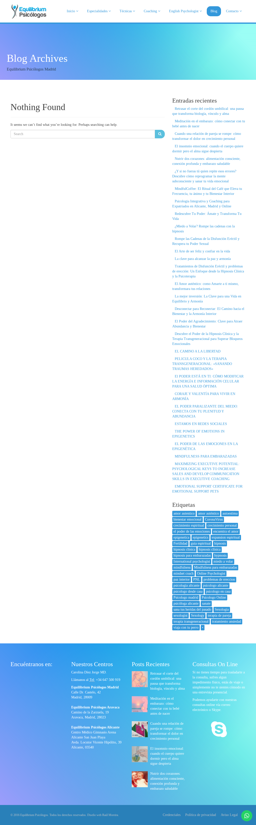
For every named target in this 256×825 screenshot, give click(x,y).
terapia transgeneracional (191, 621)
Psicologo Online (214, 597)
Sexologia (222, 609)
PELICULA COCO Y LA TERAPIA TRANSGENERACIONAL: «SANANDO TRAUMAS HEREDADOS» (202, 364)
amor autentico (184, 513)
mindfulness (182, 567)
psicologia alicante (187, 585)
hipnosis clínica (209, 549)
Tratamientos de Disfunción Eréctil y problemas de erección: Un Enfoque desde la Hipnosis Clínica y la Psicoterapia (208, 271)
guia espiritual (201, 543)
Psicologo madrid (186, 597)
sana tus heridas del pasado (192, 609)
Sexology (197, 615)
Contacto (233, 11)
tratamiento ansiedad (226, 621)
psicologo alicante (215, 585)
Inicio (71, 11)
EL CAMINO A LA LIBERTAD (197, 351)
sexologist (181, 615)
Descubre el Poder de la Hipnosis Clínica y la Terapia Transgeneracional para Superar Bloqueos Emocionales (207, 339)
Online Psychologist (211, 573)
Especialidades (97, 11)
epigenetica (181, 537)
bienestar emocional (188, 519)
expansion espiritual (226, 537)
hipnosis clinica (184, 549)
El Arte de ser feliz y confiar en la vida (202, 251)
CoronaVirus (214, 519)
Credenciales (171, 815)
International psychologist (192, 561)
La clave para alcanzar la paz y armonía (203, 259)
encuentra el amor (225, 531)
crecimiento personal (222, 525)
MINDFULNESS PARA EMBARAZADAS (206, 456)
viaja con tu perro (186, 627)
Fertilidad (180, 543)
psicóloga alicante (186, 603)
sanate (206, 603)
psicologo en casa (218, 591)
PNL (196, 579)
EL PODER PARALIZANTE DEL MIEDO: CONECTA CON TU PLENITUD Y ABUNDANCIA (205, 411)
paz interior (182, 579)
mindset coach (184, 573)
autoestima (230, 513)
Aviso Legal (229, 815)
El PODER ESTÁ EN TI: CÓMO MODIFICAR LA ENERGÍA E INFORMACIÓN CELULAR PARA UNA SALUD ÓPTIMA (208, 381)
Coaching (151, 11)
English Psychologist (184, 11)
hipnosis (220, 543)
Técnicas (126, 11)
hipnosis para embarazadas (192, 555)
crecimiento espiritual (189, 525)
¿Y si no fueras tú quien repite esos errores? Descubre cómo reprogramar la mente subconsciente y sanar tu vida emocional (204, 176)
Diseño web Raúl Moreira (102, 815)
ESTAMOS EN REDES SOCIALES (201, 424)
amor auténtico (208, 513)
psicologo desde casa (188, 591)
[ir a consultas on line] (219, 730)
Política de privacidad (200, 815)
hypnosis (220, 555)
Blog (213, 11)
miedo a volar (223, 561)
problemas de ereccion (219, 579)
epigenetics (200, 537)
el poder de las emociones (192, 531)
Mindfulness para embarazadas (215, 567)
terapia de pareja (219, 615)
